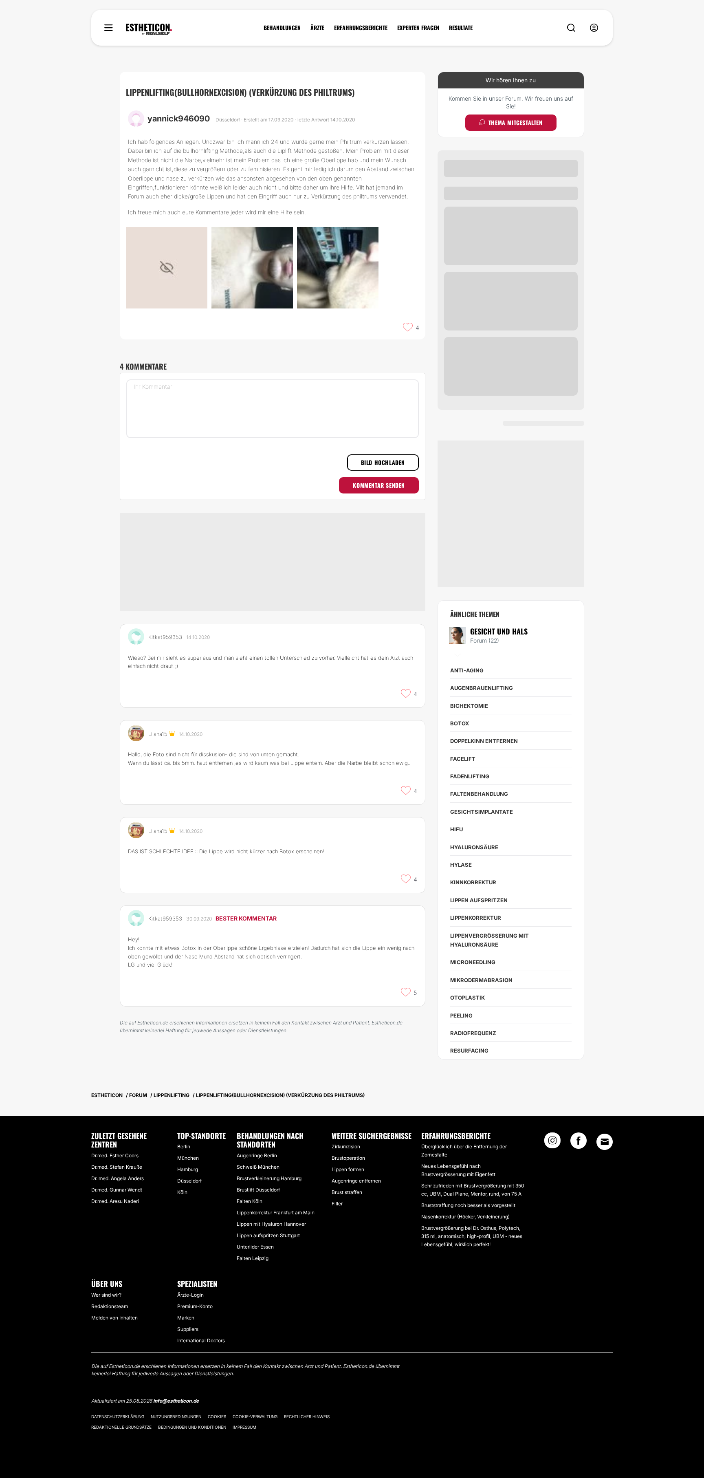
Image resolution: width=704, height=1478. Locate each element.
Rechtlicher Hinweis (307, 1416)
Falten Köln (249, 1201)
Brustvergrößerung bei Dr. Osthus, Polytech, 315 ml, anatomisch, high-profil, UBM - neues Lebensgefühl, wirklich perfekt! (471, 1236)
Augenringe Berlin (257, 1155)
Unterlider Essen (255, 1247)
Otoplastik (467, 997)
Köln (182, 1192)
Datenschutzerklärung (117, 1416)
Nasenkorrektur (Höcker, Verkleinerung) (465, 1217)
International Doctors (201, 1340)
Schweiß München (258, 1167)
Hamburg (187, 1169)
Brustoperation (348, 1158)
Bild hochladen (383, 462)
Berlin (183, 1146)
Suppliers (187, 1329)
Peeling (461, 1015)
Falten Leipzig (252, 1258)
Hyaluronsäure (474, 847)
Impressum (244, 1427)
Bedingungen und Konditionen (192, 1427)
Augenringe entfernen (356, 1181)
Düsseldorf (189, 1181)
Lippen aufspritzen (479, 900)
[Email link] (604, 1142)
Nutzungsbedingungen (176, 1416)
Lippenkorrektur (475, 917)
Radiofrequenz (473, 1033)
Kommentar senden (379, 485)
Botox (459, 723)
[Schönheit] (149, 29)
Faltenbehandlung (479, 794)
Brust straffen (347, 1192)
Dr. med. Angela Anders (117, 1178)
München (188, 1158)
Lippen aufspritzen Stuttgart (268, 1235)
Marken (185, 1318)
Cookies (217, 1416)
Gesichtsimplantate (481, 811)
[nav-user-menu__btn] (594, 28)
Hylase (461, 864)
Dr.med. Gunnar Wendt (116, 1190)
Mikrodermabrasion (481, 980)
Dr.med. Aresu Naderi (115, 1201)
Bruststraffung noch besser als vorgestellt (468, 1205)
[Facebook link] (578, 1143)
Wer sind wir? (106, 1295)
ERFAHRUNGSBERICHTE (360, 28)
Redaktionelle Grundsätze (121, 1427)
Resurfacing (469, 1050)
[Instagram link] (552, 1143)
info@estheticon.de (176, 1401)
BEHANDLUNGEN (282, 28)
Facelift (462, 759)
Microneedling (472, 962)
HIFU (456, 829)
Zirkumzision (346, 1146)
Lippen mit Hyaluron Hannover (271, 1224)
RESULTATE (461, 28)
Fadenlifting (469, 776)
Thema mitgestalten (515, 122)
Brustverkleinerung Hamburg (269, 1178)
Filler (337, 1203)
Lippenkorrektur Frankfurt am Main (276, 1212)
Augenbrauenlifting (481, 688)
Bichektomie (469, 706)
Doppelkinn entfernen (484, 741)
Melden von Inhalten (114, 1318)
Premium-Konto (195, 1306)
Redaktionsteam (109, 1306)
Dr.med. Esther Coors (115, 1155)
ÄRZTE (317, 28)
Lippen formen (348, 1169)
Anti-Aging (467, 670)
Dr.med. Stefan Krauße (116, 1167)
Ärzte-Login (190, 1295)
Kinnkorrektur (473, 882)
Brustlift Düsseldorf (258, 1190)
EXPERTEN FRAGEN (418, 28)
